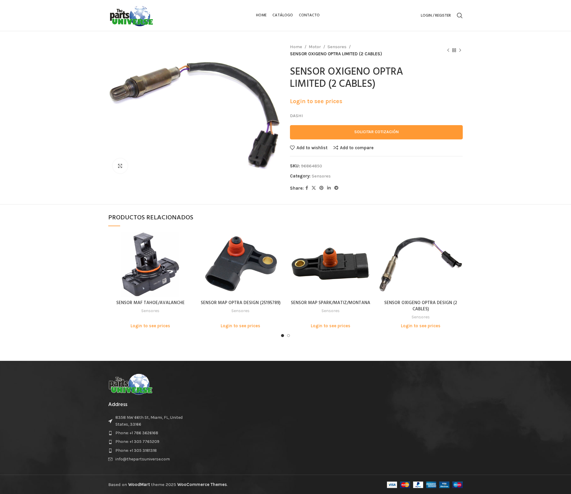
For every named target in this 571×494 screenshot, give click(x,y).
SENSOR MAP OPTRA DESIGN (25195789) (240, 302)
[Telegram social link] (336, 188)
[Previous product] (448, 51)
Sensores (336, 46)
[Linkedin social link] (328, 188)
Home (296, 46)
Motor (315, 46)
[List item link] (149, 433)
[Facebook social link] (307, 188)
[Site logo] (131, 15)
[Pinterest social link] (321, 188)
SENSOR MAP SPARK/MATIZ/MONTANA (330, 302)
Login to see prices (316, 101)
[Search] (460, 15)
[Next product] (460, 51)
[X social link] (314, 188)
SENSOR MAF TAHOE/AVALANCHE (150, 302)
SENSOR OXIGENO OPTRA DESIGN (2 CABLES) (420, 306)
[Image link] (130, 383)
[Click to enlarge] (120, 165)
